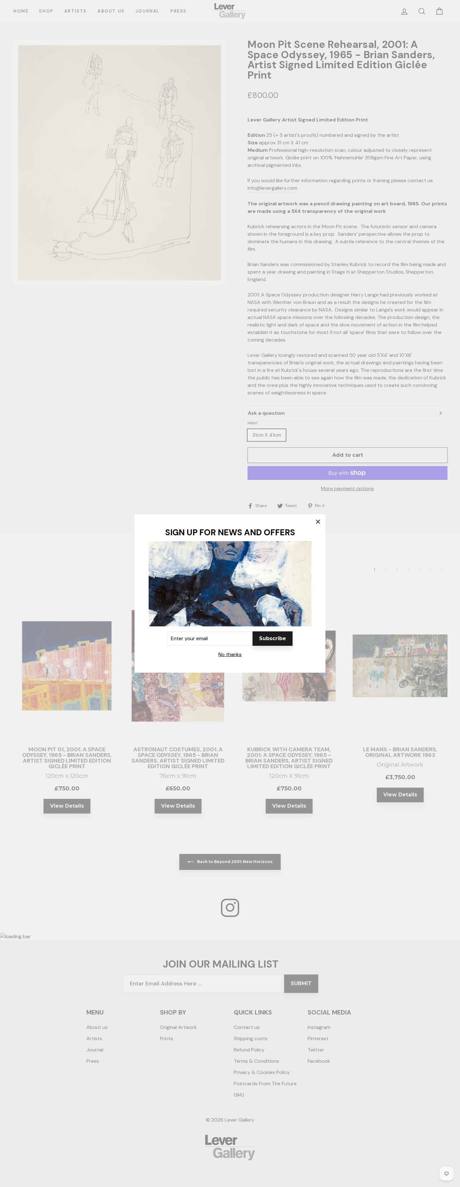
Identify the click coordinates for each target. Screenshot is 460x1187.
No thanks (230, 654)
